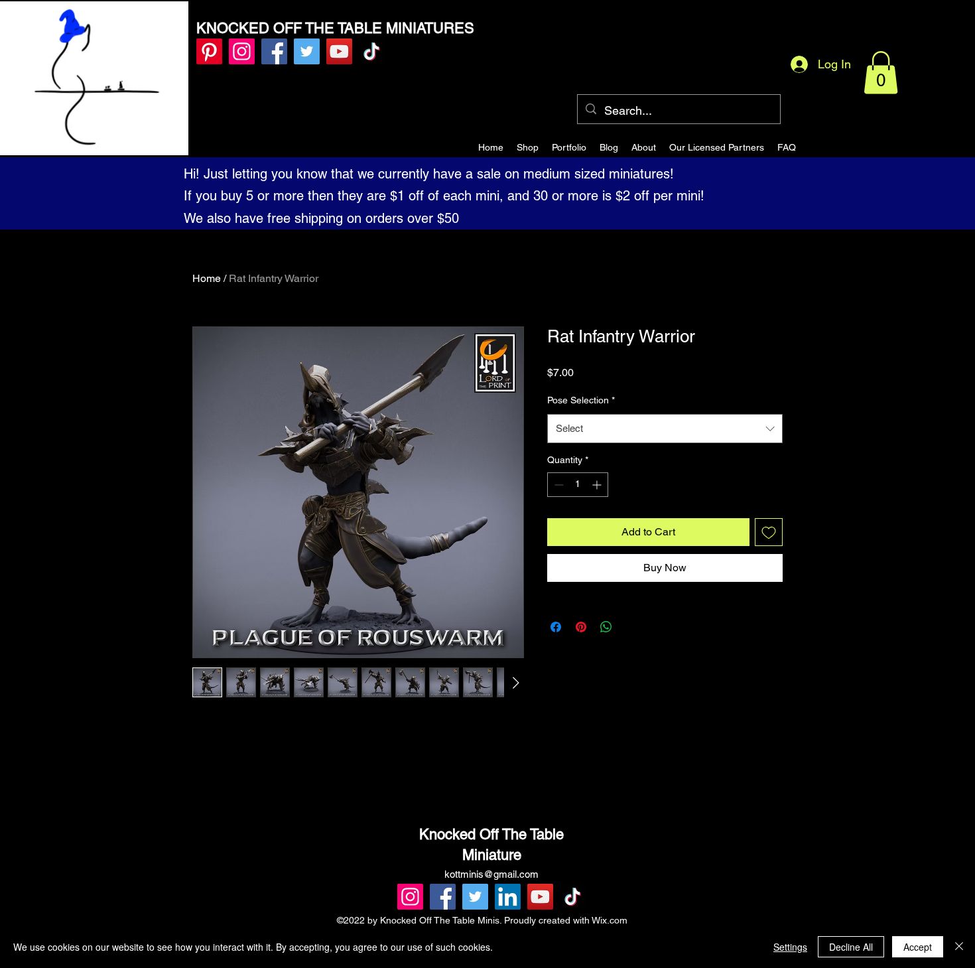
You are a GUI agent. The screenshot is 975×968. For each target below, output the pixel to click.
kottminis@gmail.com (491, 874)
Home (206, 278)
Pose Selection (581, 400)
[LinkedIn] (508, 897)
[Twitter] (307, 51)
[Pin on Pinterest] (581, 627)
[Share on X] (631, 627)
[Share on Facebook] (556, 627)
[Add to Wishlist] (769, 532)
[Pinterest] (209, 51)
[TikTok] (372, 51)
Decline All (851, 946)
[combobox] (665, 428)
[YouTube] (339, 51)
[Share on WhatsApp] (606, 627)
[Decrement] (557, 484)
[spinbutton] (578, 484)
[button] (881, 72)
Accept (917, 946)
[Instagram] (242, 51)
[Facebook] (274, 51)
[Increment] (598, 484)
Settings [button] (790, 946)
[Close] (959, 946)
